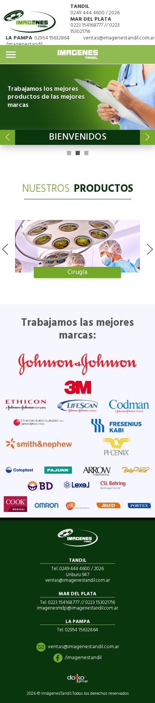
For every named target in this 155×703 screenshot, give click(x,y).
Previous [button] (5, 249)
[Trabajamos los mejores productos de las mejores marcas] (77, 97)
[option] (77, 249)
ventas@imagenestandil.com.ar (118, 38)
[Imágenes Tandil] (30, 18)
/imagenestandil (24, 44)
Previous (7, 137)
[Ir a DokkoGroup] (77, 678)
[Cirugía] (77, 246)
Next (147, 137)
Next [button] (150, 249)
